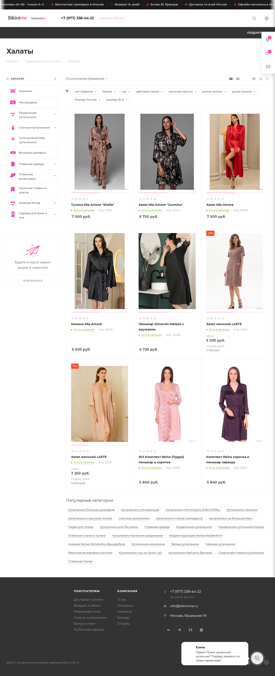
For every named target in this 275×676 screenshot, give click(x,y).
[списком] (260, 78)
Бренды (123, 618)
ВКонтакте (168, 630)
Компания (127, 591)
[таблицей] (267, 78)
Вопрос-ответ (85, 624)
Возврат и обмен (87, 606)
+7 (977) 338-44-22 (77, 18)
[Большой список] (238, 78)
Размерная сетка (87, 612)
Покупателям (87, 591)
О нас (121, 600)
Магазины (125, 606)
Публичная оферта (89, 630)
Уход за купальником (90, 618)
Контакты (124, 612)
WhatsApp (201, 630)
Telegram (179, 630)
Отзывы (123, 624)
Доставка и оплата (88, 600)
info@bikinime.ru (184, 606)
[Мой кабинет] (267, 18)
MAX (190, 630)
